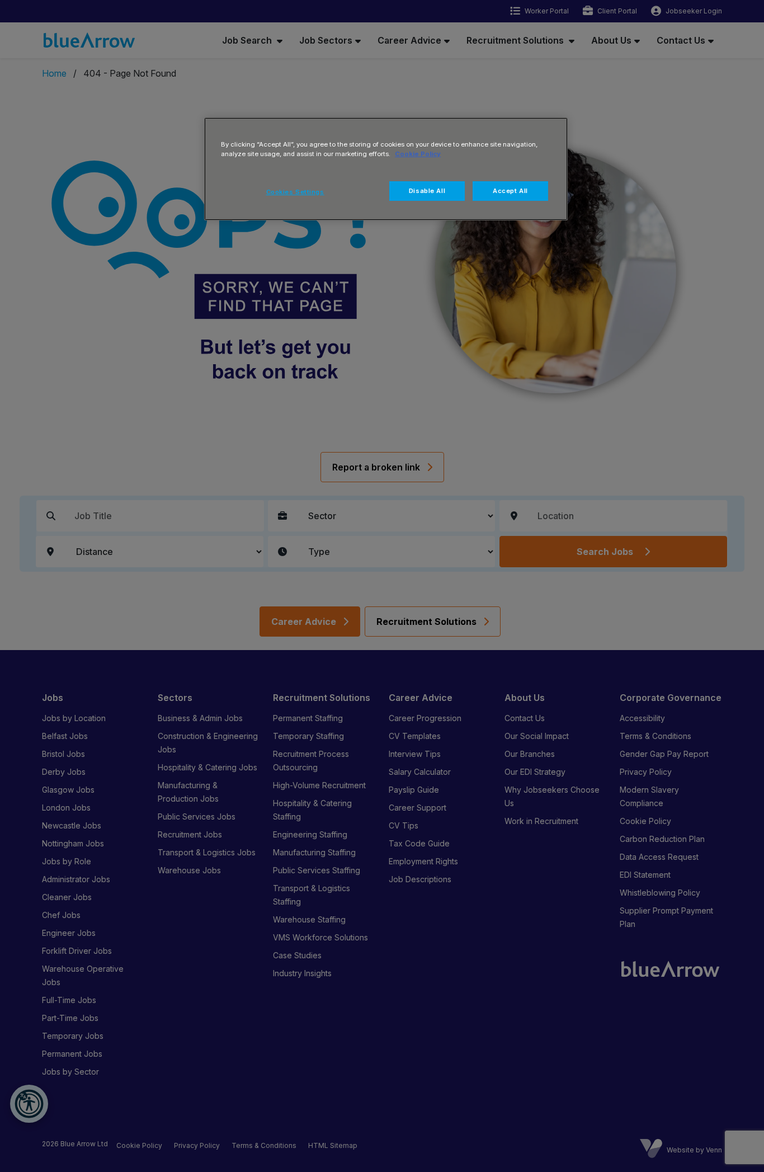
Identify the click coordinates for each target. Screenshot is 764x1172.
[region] (386, 168)
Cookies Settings (295, 192)
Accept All (510, 191)
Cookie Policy (418, 154)
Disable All (427, 191)
